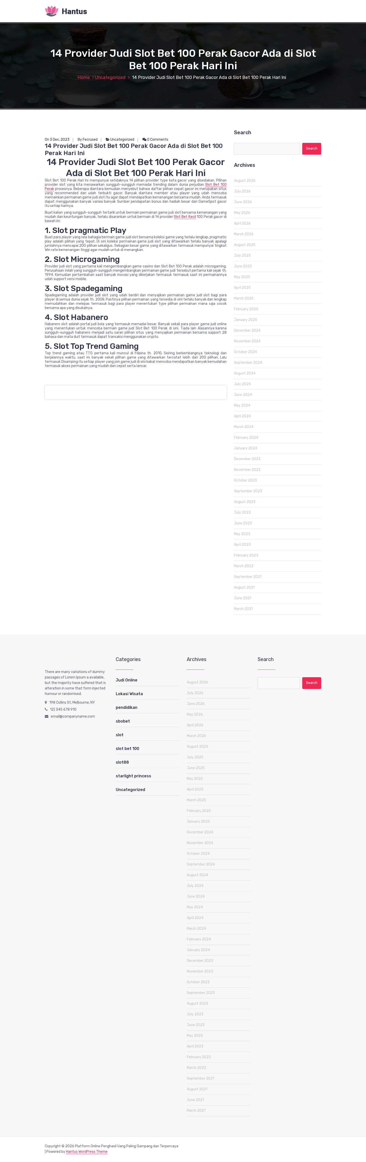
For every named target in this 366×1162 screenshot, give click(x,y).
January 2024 (245, 448)
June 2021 (242, 598)
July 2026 (242, 191)
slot (119, 735)
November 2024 (247, 341)
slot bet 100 (127, 748)
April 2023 (242, 545)
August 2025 (244, 245)
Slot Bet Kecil (185, 217)
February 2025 (246, 309)
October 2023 (245, 480)
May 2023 (242, 534)
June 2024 (243, 395)
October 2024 (245, 352)
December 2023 (247, 459)
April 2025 (242, 288)
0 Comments (157, 139)
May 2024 (242, 405)
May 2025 (242, 277)
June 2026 (243, 202)
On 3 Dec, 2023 (57, 139)
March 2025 (243, 298)
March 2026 (243, 234)
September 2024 (248, 363)
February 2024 (246, 437)
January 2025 (245, 320)
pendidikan (126, 707)
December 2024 (247, 330)
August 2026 (244, 181)
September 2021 (247, 577)
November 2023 (247, 470)
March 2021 (243, 609)
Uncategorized (110, 77)
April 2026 (242, 223)
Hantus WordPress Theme (87, 1152)
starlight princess (133, 776)
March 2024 (243, 427)
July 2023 (242, 512)
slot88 (122, 762)
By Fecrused (88, 139)
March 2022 (243, 566)
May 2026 (242, 213)
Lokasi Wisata (129, 693)
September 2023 (248, 491)
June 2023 (243, 523)
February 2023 (246, 555)
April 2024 (242, 416)
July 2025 (242, 255)
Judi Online (126, 680)
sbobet (123, 721)
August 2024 (244, 373)
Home (83, 77)
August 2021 (244, 587)
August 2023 (244, 502)
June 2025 (243, 266)
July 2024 (242, 384)
